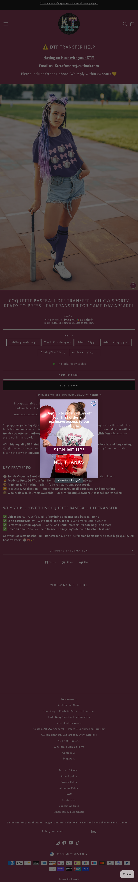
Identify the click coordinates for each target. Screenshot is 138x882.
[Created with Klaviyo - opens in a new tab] (69, 480)
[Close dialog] (94, 403)
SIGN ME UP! (69, 449)
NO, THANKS (69, 462)
